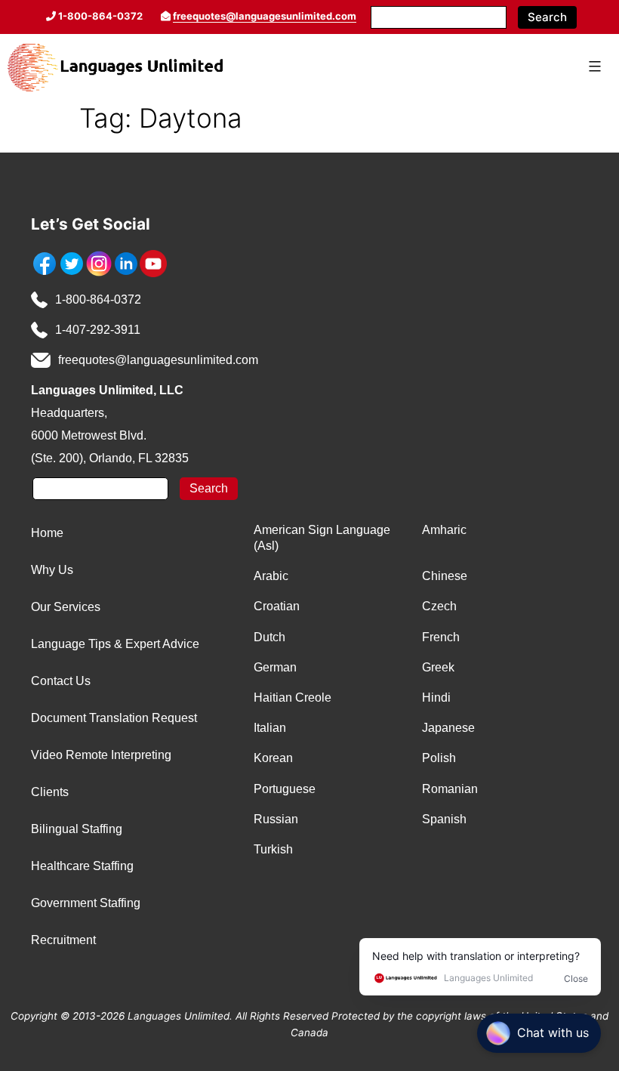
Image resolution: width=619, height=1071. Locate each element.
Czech (439, 606)
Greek (438, 667)
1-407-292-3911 (97, 329)
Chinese (444, 575)
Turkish (273, 849)
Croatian (277, 606)
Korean (273, 758)
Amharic (444, 529)
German (275, 667)
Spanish (444, 819)
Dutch (269, 637)
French (441, 637)
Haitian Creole (292, 697)
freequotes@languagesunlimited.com (264, 16)
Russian (276, 819)
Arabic (271, 575)
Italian (270, 727)
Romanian (450, 788)
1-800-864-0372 (98, 299)
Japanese (448, 727)
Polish (439, 758)
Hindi (436, 697)
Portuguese (285, 788)
